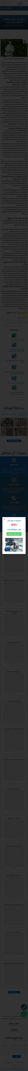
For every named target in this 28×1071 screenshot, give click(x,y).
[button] (4, 519)
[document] (14, 535)
